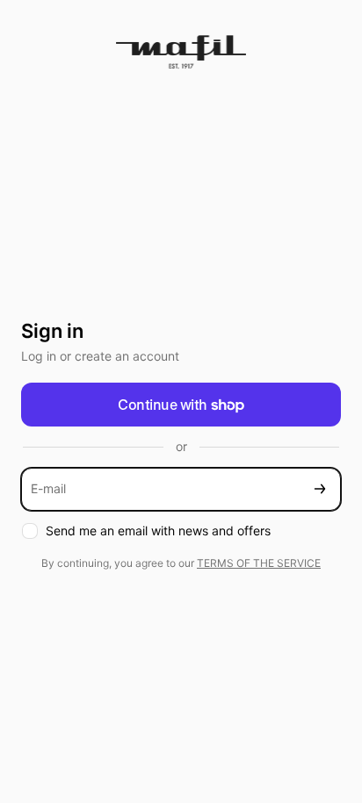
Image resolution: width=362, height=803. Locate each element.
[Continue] (320, 489)
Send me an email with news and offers (158, 530)
